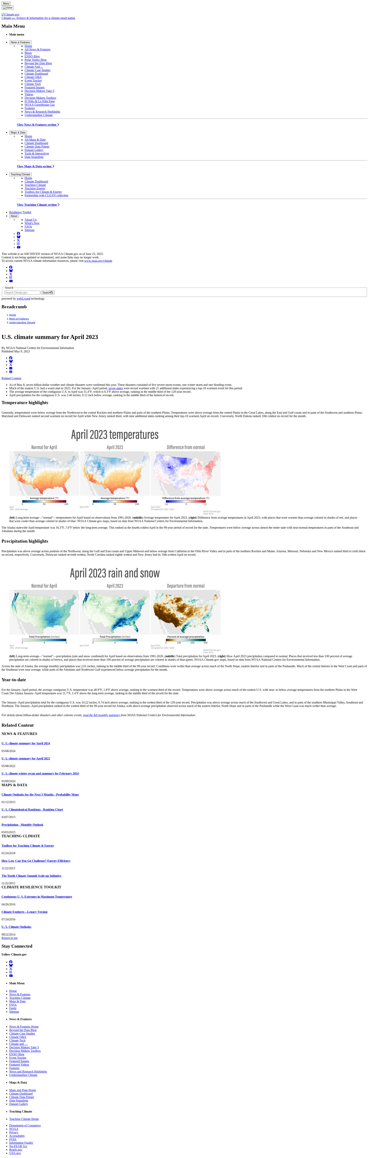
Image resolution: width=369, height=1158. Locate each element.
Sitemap (29, 230)
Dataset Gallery (34, 150)
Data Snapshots (34, 157)
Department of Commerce (25, 1125)
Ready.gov (15, 1149)
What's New (32, 223)
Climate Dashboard (36, 73)
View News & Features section (37, 124)
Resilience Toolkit (20, 212)
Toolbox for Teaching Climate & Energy (28, 845)
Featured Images (35, 87)
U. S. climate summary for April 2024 (26, 743)
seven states (116, 388)
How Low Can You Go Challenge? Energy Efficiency (36, 860)
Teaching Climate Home (24, 1119)
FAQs (28, 226)
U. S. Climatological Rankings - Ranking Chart (32, 809)
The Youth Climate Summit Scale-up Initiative (31, 875)
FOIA (13, 1139)
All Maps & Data (35, 139)
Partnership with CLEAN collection (46, 195)
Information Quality (21, 1142)
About (14, 216)
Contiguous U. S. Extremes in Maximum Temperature (37, 896)
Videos (29, 94)
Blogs (28, 53)
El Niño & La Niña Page (40, 101)
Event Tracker (33, 80)
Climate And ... (34, 66)
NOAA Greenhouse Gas (40, 104)
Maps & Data (18, 132)
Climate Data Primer (37, 146)
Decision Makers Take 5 (39, 91)
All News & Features (37, 49)
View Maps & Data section (34, 166)
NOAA (13, 1129)
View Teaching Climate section (37, 204)
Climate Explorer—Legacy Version (24, 911)
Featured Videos (19, 1064)
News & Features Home (24, 1026)
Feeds (12, 1008)
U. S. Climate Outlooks (16, 926)
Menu (6, 3)
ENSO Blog (32, 56)
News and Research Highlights (28, 1071)
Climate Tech (33, 84)
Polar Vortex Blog (36, 59)
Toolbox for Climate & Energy (43, 191)
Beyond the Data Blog (38, 63)
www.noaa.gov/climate (98, 260)
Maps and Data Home (22, 1090)
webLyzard (23, 298)
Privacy (13, 1132)
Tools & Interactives (37, 153)
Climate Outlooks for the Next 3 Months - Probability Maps (40, 794)
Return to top (9, 938)
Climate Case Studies (37, 70)
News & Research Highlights (42, 111)
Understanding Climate (39, 115)
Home (28, 46)
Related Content (11, 378)
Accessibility (17, 1135)
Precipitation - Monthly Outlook (22, 824)
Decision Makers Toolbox (40, 97)
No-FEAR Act (18, 1146)
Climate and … (18, 1044)
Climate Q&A (33, 77)
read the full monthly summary (101, 715)
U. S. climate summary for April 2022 (26, 758)
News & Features (20, 42)
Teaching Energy (35, 188)
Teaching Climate (20, 174)
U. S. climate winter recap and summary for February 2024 (40, 773)
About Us (31, 219)
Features (30, 108)
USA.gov (15, 1153)
